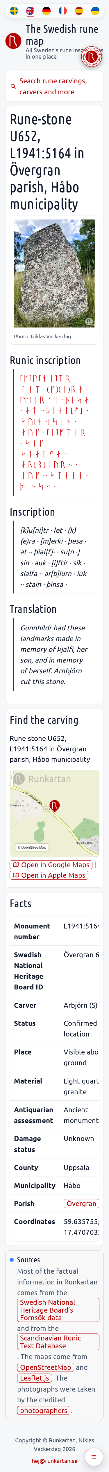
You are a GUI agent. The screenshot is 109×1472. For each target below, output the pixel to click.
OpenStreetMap (45, 1367)
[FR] (63, 11)
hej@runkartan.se (55, 1460)
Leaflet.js (34, 1378)
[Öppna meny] (94, 1457)
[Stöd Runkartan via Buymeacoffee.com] (91, 56)
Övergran (82, 1203)
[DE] (46, 11)
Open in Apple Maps (52, 875)
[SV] (14, 11)
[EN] (30, 11)
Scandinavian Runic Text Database (50, 1341)
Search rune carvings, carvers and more (53, 86)
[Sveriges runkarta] (13, 41)
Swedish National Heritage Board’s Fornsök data (47, 1310)
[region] (54, 813)
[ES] (79, 11)
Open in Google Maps (54, 864)
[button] (54, 806)
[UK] (95, 11)
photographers (43, 1410)
